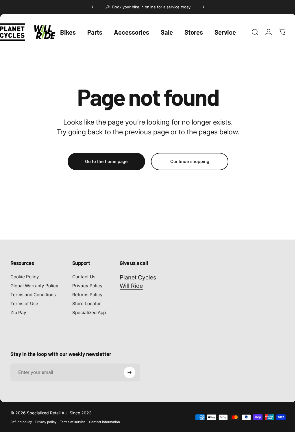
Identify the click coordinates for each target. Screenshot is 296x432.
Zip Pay (18, 312)
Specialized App (89, 312)
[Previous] (93, 7)
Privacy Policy (87, 285)
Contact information (104, 422)
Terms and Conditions (33, 294)
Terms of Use (24, 303)
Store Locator (86, 303)
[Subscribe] (129, 372)
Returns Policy (87, 294)
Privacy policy (45, 422)
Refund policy (21, 422)
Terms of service (73, 422)
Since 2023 (81, 412)
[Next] (202, 7)
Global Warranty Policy (34, 285)
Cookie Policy (24, 276)
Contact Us (83, 276)
